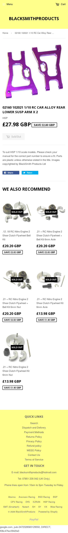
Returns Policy (34, 436)
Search (34, 423)
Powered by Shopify (48, 511)
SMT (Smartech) (11, 506)
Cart (63, 4)
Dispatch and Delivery (34, 427)
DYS (28, 501)
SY (39, 506)
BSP (55, 496)
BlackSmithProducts (34, 18)
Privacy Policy (34, 441)
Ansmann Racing (27, 496)
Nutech (25, 506)
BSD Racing (44, 496)
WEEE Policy (34, 450)
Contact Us (34, 455)
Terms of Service (34, 459)
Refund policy (34, 445)
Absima (12, 496)
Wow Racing (56, 506)
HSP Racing (49, 501)
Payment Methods (34, 432)
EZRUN (36, 501)
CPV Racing (16, 501)
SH (33, 506)
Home (5, 32)
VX (45, 506)
